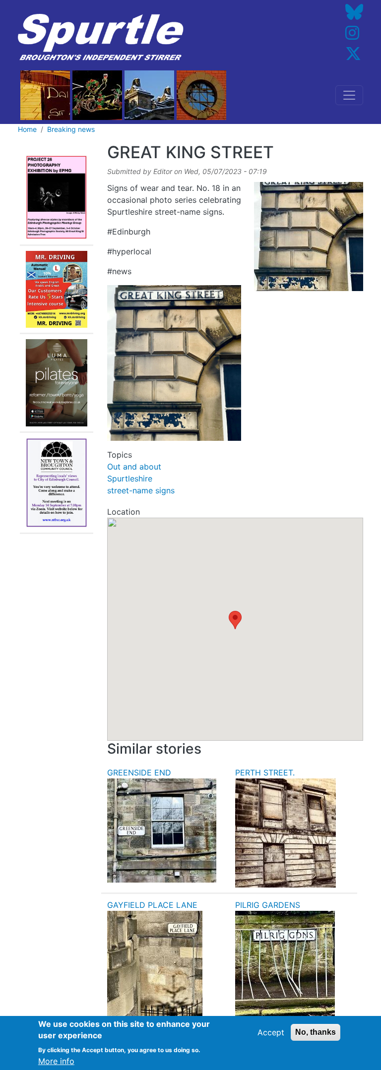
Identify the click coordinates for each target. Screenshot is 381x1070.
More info (56, 1061)
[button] (235, 620)
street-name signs (141, 490)
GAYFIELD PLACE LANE (152, 905)
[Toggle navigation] (349, 95)
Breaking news (71, 129)
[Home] (101, 37)
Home (27, 129)
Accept (270, 1032)
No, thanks (315, 1032)
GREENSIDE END (139, 772)
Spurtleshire (129, 478)
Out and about (134, 467)
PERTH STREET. (265, 772)
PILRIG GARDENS (267, 905)
